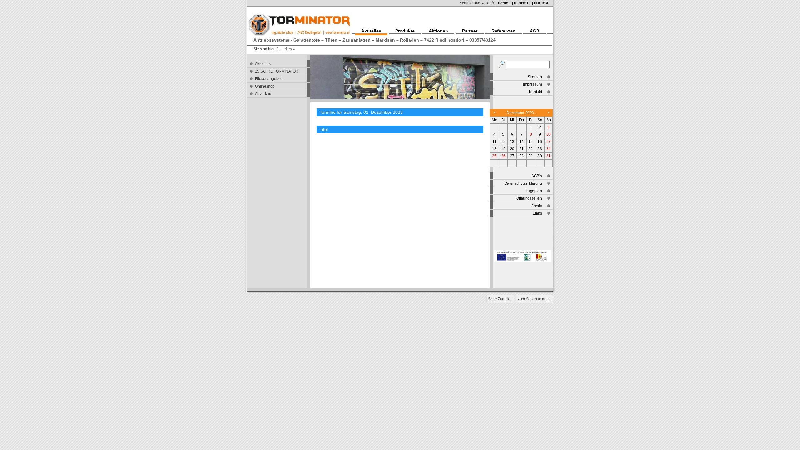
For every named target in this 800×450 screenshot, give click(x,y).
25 (494, 156)
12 (503, 141)
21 (521, 149)
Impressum (532, 84)
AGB (534, 30)
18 (494, 149)
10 (548, 134)
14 (521, 141)
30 (540, 156)
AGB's (537, 176)
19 (503, 149)
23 (540, 149)
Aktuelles (284, 49)
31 (548, 156)
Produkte (405, 30)
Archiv (536, 206)
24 (548, 149)
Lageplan (534, 191)
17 (548, 141)
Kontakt (535, 92)
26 (503, 156)
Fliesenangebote (269, 79)
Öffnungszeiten (529, 198)
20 (512, 149)
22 (530, 149)
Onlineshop (265, 86)
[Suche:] (502, 63)
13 (512, 141)
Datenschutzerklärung (523, 183)
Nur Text (541, 3)
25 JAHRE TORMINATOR (276, 71)
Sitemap (535, 77)
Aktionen (438, 30)
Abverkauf (263, 94)
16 (540, 141)
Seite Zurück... (500, 299)
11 (494, 141)
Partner (470, 30)
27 (512, 156)
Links (537, 213)
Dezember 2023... (522, 113)
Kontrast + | (523, 3)
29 (530, 156)
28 (521, 156)
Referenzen (504, 30)
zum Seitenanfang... (535, 299)
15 (530, 141)
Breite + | (505, 3)
